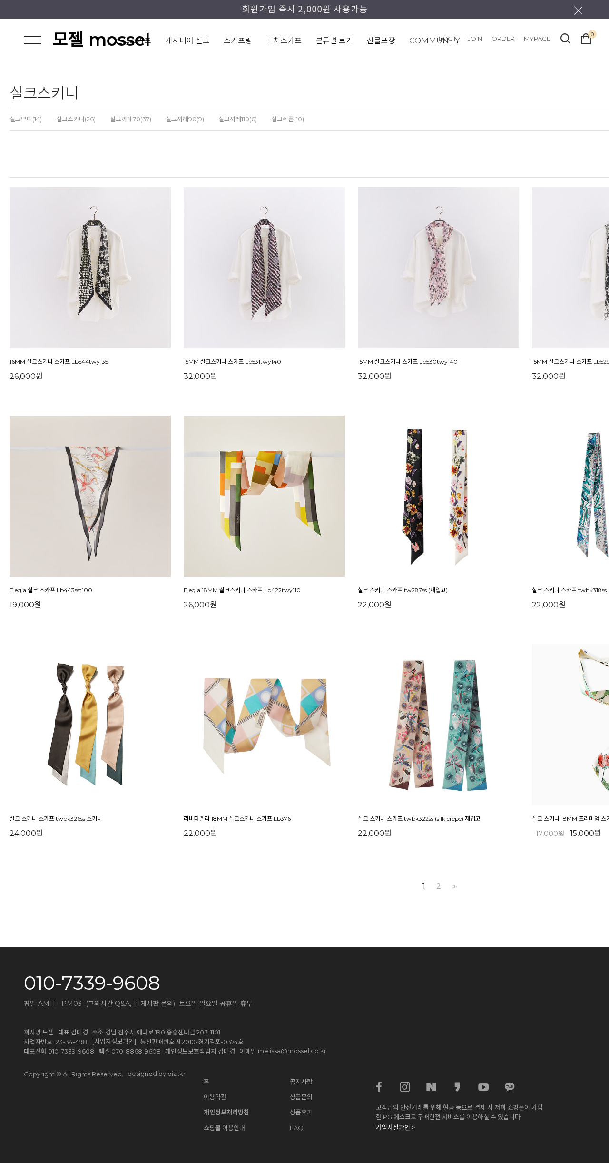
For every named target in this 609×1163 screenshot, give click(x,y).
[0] (586, 37)
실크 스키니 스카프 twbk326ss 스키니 (56, 818)
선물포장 (381, 40)
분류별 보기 (334, 40)
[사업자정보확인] (114, 1041)
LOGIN (449, 38)
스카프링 (238, 40)
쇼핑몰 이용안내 (224, 1128)
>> (453, 886)
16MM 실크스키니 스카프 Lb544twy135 (59, 361)
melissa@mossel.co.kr (292, 1050)
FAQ (297, 1128)
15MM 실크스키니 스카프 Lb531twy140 (232, 361)
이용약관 (215, 1097)
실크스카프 (133, 40)
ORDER (503, 38)
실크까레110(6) (237, 119)
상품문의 (301, 1097)
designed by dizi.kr (157, 1073)
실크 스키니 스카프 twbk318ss (569, 590)
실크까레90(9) (185, 119)
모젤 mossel (101, 39)
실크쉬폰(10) (287, 119)
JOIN (475, 38)
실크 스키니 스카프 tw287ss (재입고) (403, 590)
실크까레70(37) (130, 119)
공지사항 (301, 1081)
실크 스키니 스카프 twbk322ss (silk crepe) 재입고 (419, 818)
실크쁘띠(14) (26, 119)
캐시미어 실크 (187, 40)
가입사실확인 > (395, 1127)
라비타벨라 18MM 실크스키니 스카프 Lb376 (237, 818)
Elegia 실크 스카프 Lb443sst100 (51, 590)
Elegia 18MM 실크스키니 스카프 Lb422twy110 (242, 590)
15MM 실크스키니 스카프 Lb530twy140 (408, 361)
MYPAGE (537, 38)
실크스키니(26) (76, 119)
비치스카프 (284, 40)
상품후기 (301, 1112)
